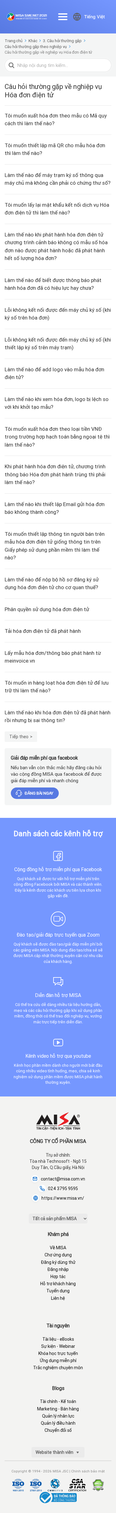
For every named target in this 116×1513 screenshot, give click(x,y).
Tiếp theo (18, 736)
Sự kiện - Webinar (58, 1346)
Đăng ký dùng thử (58, 1262)
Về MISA (58, 1248)
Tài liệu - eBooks (58, 1339)
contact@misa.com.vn (63, 1179)
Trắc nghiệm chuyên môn (58, 1367)
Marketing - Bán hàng (58, 1409)
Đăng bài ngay (39, 793)
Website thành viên (55, 1452)
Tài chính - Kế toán (58, 1401)
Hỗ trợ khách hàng (58, 1283)
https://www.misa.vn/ (62, 1198)
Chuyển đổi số (58, 1430)
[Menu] (62, 16)
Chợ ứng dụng (58, 1255)
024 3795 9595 (63, 1188)
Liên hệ (58, 1298)
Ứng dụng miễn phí (58, 1360)
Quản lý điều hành (58, 1423)
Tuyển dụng (58, 1291)
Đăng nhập (58, 1269)
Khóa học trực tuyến (58, 1353)
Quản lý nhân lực (58, 1416)
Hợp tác (58, 1276)
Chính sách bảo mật (88, 1471)
